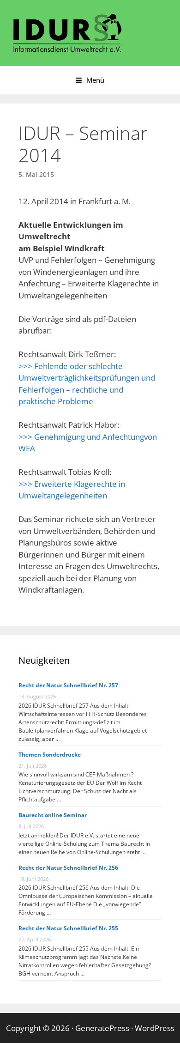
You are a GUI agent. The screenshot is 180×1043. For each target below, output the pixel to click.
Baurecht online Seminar (52, 815)
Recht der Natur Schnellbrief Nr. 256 (68, 868)
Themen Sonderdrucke (49, 754)
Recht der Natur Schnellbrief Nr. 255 (68, 928)
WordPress (154, 1028)
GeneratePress (102, 1028)
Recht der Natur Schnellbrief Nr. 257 (68, 685)
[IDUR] (67, 32)
